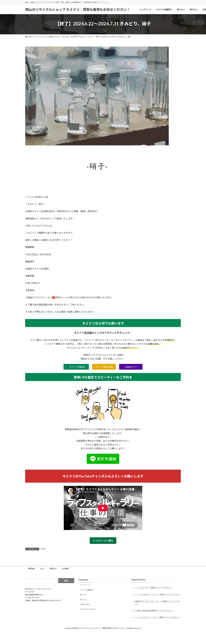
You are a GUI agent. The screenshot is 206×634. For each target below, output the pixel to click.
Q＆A (42, 569)
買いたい (83, 595)
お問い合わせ (85, 604)
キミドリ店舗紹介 (87, 590)
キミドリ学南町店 (77, 367)
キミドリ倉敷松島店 (104, 367)
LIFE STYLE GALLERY (88, 609)
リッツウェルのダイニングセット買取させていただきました (157, 617)
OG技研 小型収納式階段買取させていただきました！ (154, 610)
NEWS (43, 549)
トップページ (85, 585)
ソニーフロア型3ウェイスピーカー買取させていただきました (157, 594)
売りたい (83, 600)
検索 (66, 580)
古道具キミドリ (132, 367)
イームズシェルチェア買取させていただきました (152, 588)
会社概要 (65, 569)
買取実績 (31, 569)
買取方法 (53, 569)
